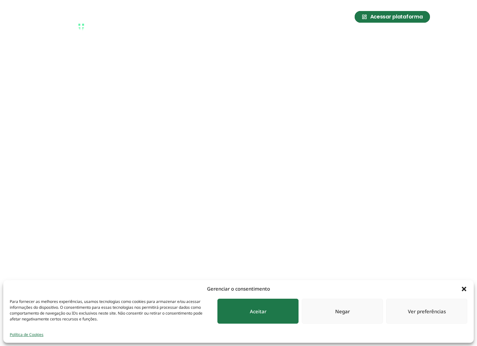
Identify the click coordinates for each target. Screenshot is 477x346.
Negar (342, 311)
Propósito (339, 36)
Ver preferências (427, 311)
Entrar (420, 36)
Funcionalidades (382, 36)
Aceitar (258, 311)
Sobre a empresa (296, 36)
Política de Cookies (26, 334)
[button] (464, 288)
